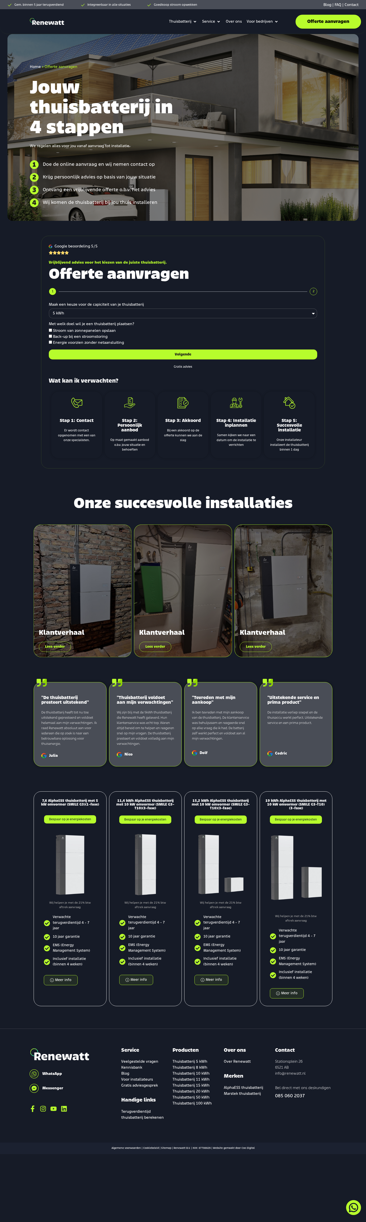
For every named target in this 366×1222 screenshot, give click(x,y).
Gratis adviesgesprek (139, 1086)
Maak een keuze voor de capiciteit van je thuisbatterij (96, 305)
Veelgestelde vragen (139, 1062)
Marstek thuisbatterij (242, 1094)
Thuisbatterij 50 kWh (191, 1098)
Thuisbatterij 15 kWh (191, 1086)
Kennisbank (131, 1068)
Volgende (183, 354)
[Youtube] (53, 1109)
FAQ (338, 5)
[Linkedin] (64, 1109)
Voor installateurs (137, 1080)
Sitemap (166, 1148)
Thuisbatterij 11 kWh (191, 1080)
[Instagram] (43, 1109)
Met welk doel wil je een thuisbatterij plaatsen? (91, 324)
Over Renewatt (237, 1062)
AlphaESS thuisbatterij (243, 1088)
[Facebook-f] (32, 1109)
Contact (352, 5)
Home (35, 67)
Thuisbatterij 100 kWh (192, 1104)
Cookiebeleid (151, 1148)
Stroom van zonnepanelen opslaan (84, 331)
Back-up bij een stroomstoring (80, 337)
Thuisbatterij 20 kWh (191, 1092)
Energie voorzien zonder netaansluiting (88, 343)
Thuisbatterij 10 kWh (191, 1074)
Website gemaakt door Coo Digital (234, 1148)
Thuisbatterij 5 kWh (190, 1062)
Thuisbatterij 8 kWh (190, 1068)
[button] (183, 21)
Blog (327, 5)
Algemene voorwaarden (126, 1148)
